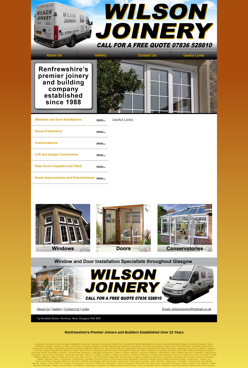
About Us (43, 309)
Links (85, 309)
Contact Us (71, 309)
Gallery (57, 309)
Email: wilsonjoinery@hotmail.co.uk (186, 309)
